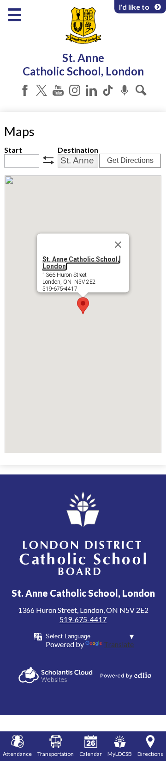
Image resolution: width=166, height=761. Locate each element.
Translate (119, 644)
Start (13, 149)
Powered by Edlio (126, 675)
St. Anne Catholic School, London (80, 262)
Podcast (124, 90)
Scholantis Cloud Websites (55, 675)
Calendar (90, 753)
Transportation (55, 753)
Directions (150, 753)
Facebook (24, 90)
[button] (83, 305)
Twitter (41, 90)
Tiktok (107, 90)
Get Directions (130, 160)
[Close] (118, 244)
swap (48, 160)
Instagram (74, 90)
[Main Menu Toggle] (15, 15)
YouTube (58, 90)
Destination (78, 149)
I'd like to (134, 6)
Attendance (17, 753)
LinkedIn (91, 90)
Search (141, 90)
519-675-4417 (83, 619)
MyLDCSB (119, 753)
